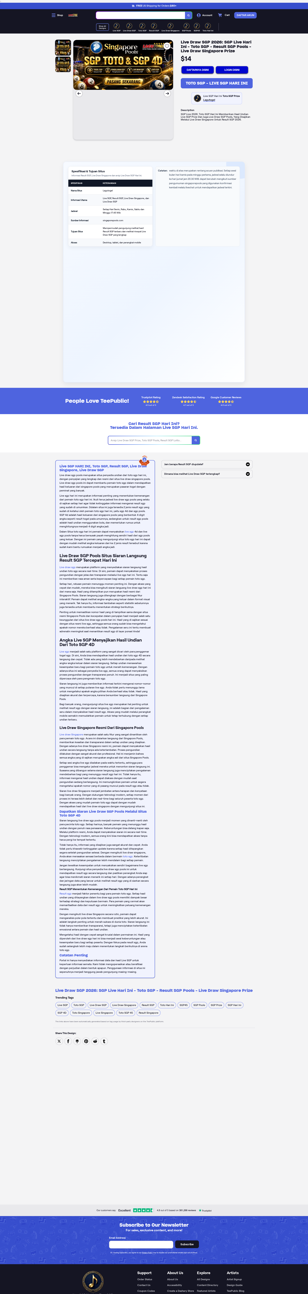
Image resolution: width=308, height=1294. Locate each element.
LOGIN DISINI (232, 69)
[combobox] (140, 15)
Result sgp (66, 893)
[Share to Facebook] (68, 1041)
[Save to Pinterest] (86, 1041)
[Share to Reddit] (95, 1041)
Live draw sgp (68, 567)
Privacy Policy (147, 1253)
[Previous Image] (79, 93)
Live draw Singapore (71, 734)
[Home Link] (73, 15)
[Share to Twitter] (59, 1041)
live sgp (129, 531)
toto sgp (128, 856)
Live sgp (64, 651)
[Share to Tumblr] (104, 1041)
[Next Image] (167, 93)
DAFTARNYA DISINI (198, 69)
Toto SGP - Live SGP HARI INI (217, 83)
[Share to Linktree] (77, 1041)
